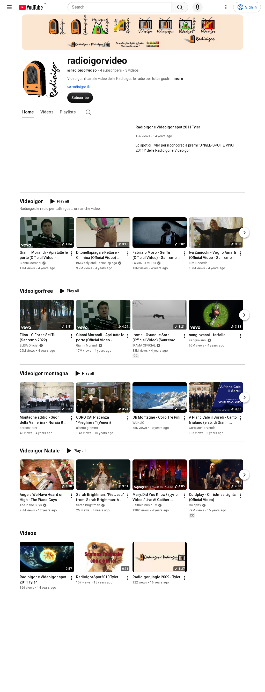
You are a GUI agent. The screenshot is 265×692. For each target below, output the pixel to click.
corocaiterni (28, 428)
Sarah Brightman (88, 505)
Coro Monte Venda (202, 428)
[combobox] (121, 7)
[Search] (180, 7)
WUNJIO (138, 423)
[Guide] (9, 7)
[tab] (28, 112)
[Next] (244, 232)
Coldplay (195, 505)
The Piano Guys (31, 505)
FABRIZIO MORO (144, 263)
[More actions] (71, 253)
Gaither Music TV (144, 505)
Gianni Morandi (30, 263)
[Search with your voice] (197, 7)
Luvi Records (198, 263)
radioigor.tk (80, 87)
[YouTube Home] (30, 7)
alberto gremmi (87, 428)
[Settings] (226, 7)
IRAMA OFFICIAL (144, 345)
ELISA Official (29, 345)
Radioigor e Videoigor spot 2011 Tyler (168, 127)
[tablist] (132, 112)
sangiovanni (198, 340)
